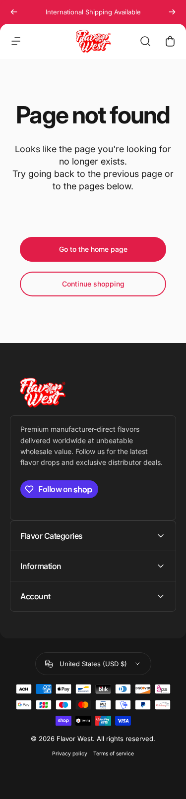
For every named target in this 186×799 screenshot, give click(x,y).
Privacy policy (69, 753)
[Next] (172, 12)
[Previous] (14, 12)
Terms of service (113, 753)
